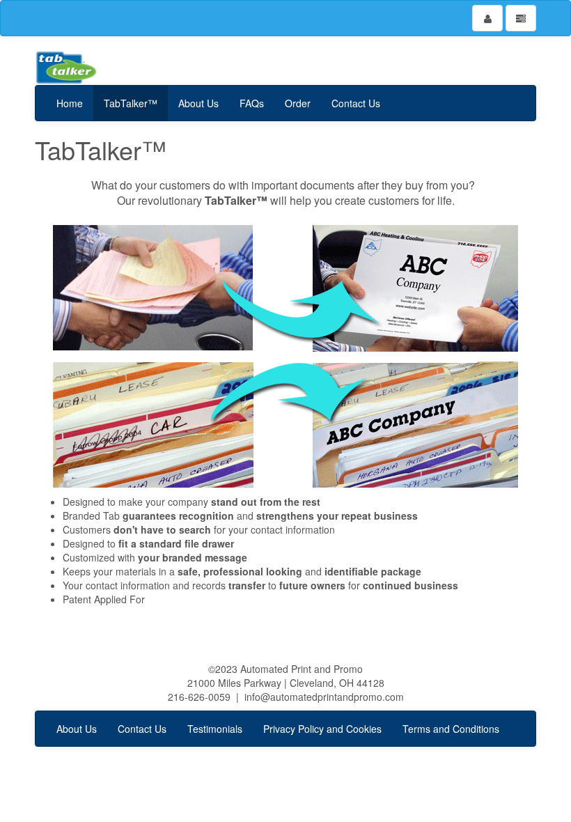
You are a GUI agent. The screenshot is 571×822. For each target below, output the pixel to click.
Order (298, 103)
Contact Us (355, 103)
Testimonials (214, 729)
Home (69, 103)
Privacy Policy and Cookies (322, 729)
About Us (198, 103)
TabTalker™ (130, 103)
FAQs (252, 103)
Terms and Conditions (450, 729)
